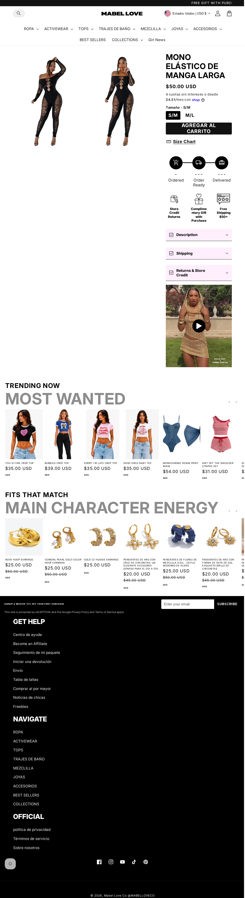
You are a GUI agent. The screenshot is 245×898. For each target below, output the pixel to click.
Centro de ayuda (27, 634)
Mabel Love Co (113, 895)
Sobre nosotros (26, 847)
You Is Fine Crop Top (19, 460)
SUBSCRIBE (224, 604)
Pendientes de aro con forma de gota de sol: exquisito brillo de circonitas (215, 561)
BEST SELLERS (26, 795)
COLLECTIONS (26, 804)
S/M (170, 115)
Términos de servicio (31, 838)
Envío (18, 670)
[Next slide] (233, 400)
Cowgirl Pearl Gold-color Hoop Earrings (62, 558)
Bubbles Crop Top (56, 460)
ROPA (18, 732)
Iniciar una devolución (32, 661)
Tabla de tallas (25, 679)
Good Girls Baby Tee (136, 460)
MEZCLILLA (23, 768)
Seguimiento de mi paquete (36, 652)
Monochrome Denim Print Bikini (178, 462)
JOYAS (19, 777)
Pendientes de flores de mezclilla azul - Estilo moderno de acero (178, 559)
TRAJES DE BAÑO (29, 759)
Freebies (20, 706)
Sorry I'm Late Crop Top (99, 460)
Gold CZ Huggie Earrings (100, 556)
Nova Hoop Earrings (19, 556)
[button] (19, 13)
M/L (187, 115)
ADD (7, 472)
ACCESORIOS (25, 786)
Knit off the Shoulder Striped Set (214, 462)
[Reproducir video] (195, 325)
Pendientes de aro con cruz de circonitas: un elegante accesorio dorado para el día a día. (139, 561)
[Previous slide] (225, 400)
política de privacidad (31, 829)
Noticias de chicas (29, 697)
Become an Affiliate (30, 643)
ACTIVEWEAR (25, 741)
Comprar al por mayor (32, 688)
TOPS (18, 750)
